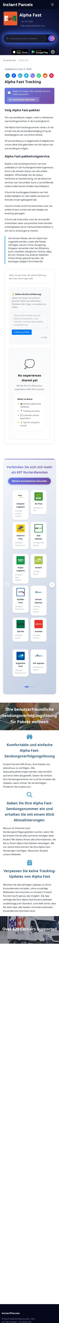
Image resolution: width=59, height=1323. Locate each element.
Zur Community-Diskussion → (23, 99)
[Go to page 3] (33, 686)
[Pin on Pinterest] (51, 75)
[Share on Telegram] (20, 75)
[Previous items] (7, 584)
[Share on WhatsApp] (39, 75)
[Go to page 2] (31, 686)
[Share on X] (26, 75)
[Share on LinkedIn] (7, 75)
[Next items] (52, 584)
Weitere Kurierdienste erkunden (29, 481)
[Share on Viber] (32, 75)
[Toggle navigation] (52, 4)
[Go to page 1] (27, 686)
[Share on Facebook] (14, 75)
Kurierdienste (9, 60)
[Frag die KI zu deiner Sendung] (53, 52)
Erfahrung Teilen (22, 332)
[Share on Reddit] (45, 75)
